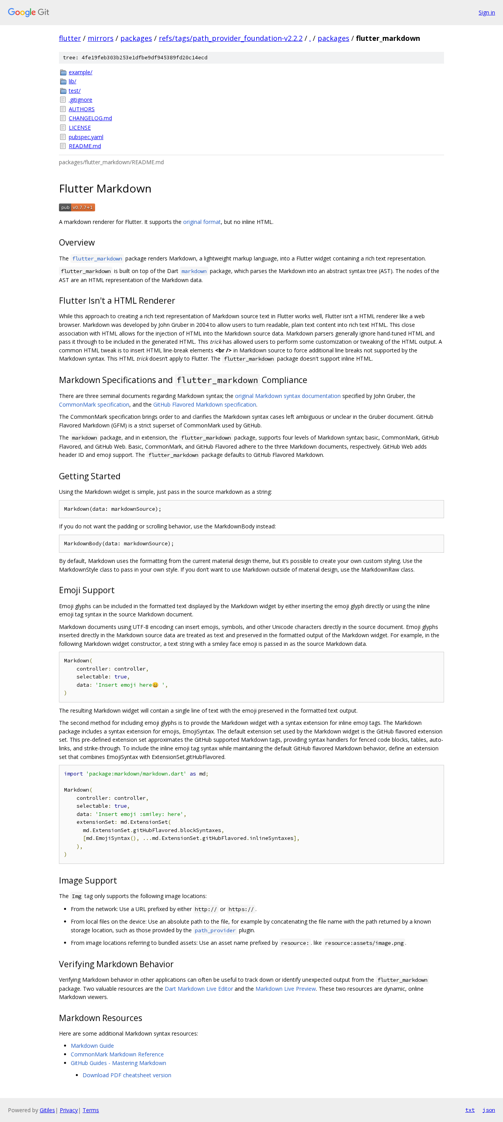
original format (202, 222)
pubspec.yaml (86, 137)
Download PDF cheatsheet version (127, 1075)
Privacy (69, 1110)
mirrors (101, 38)
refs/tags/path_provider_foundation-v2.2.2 (231, 38)
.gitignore (80, 99)
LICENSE (80, 127)
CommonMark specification (94, 404)
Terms (91, 1110)
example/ (80, 72)
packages (136, 38)
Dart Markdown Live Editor (199, 988)
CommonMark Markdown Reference (117, 1054)
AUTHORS (82, 109)
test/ (75, 90)
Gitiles (47, 1110)
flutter (70, 38)
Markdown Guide (92, 1045)
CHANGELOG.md (90, 118)
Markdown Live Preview (285, 988)
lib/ (72, 81)
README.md (85, 146)
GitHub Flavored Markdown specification (204, 404)
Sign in (487, 12)
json (489, 1109)
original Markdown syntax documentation (288, 396)
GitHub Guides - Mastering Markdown (118, 1063)
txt (470, 1109)
